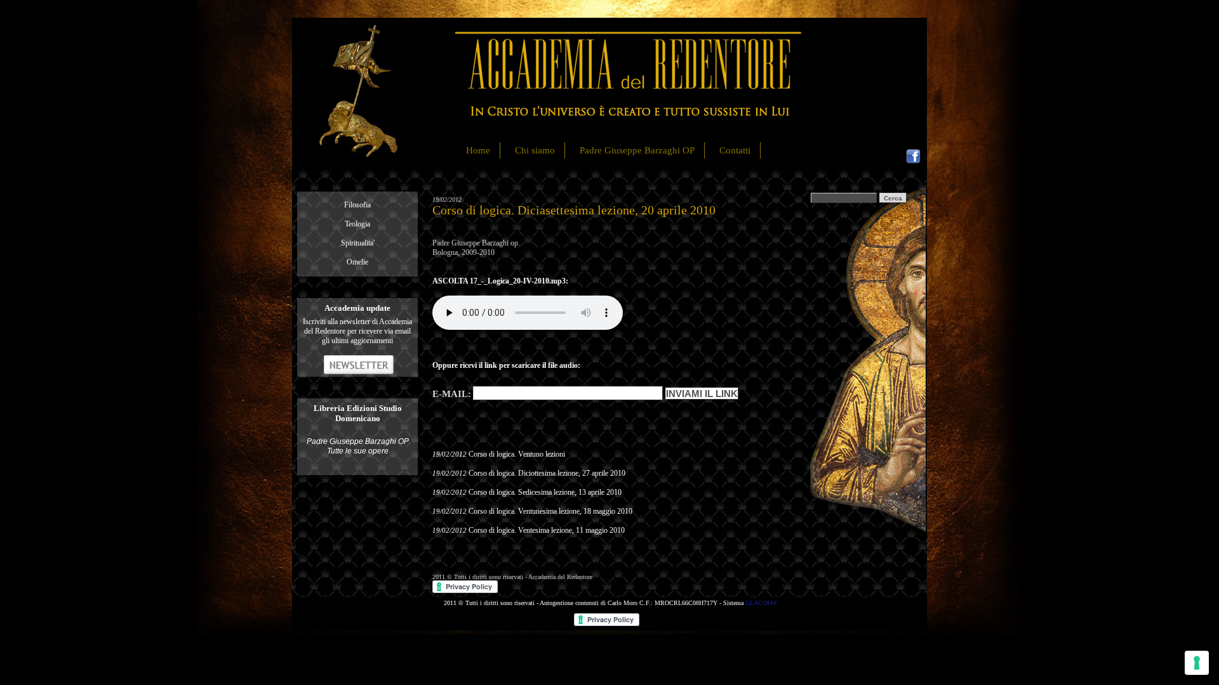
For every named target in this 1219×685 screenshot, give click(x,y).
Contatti (734, 150)
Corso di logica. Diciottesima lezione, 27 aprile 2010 (547, 473)
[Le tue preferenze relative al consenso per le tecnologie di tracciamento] (1197, 663)
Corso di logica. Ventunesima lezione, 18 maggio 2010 (550, 511)
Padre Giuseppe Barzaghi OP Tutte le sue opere (358, 446)
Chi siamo (535, 150)
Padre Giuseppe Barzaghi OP (637, 150)
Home (478, 150)
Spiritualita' (358, 242)
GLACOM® (761, 602)
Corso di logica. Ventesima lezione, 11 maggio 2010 (547, 530)
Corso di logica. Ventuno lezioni (517, 454)
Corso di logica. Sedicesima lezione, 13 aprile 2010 (545, 492)
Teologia (357, 223)
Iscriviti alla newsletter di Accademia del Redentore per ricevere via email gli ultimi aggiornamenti (357, 331)
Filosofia (357, 204)
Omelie (357, 262)
